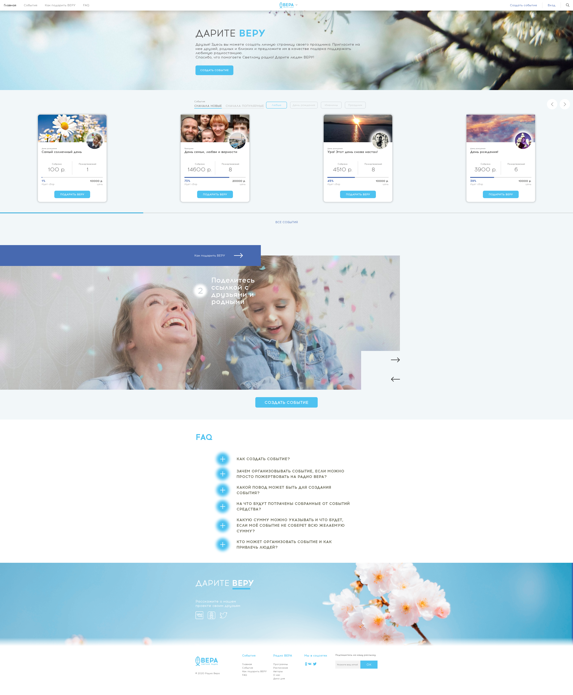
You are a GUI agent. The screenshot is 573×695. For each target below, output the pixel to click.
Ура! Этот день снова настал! (210, 152)
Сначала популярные (245, 106)
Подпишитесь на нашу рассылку (355, 655)
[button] (71, 212)
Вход (551, 5)
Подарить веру (72, 194)
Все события (286, 222)
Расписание (280, 667)
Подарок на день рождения (494, 152)
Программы (280, 664)
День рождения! (341, 152)
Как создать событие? (263, 458)
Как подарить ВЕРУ (60, 5)
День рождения (304, 105)
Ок (368, 664)
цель (100, 184)
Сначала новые (208, 106)
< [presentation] (552, 104)
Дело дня (279, 678)
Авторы (278, 671)
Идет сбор (48, 184)
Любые (276, 105)
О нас (276, 675)
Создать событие (523, 5)
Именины (331, 105)
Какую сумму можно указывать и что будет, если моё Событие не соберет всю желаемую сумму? (291, 525)
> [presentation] (565, 104)
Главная (10, 5)
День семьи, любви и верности (68, 152)
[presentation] (467, 380)
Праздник (355, 105)
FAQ (86, 5)
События (30, 5)
